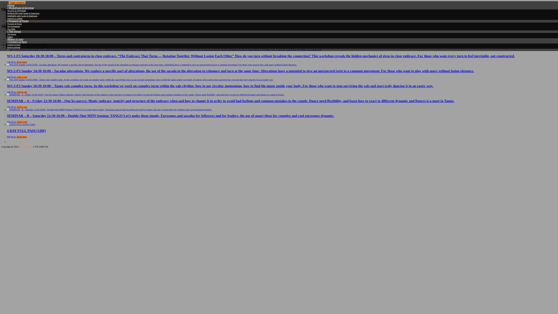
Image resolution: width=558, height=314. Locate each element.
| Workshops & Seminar (20, 7)
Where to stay (15, 39)
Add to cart (22, 77)
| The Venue (14, 31)
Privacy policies (13, 47)
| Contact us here (17, 41)
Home (10, 5)
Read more (22, 62)
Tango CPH (25, 147)
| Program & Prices (17, 21)
